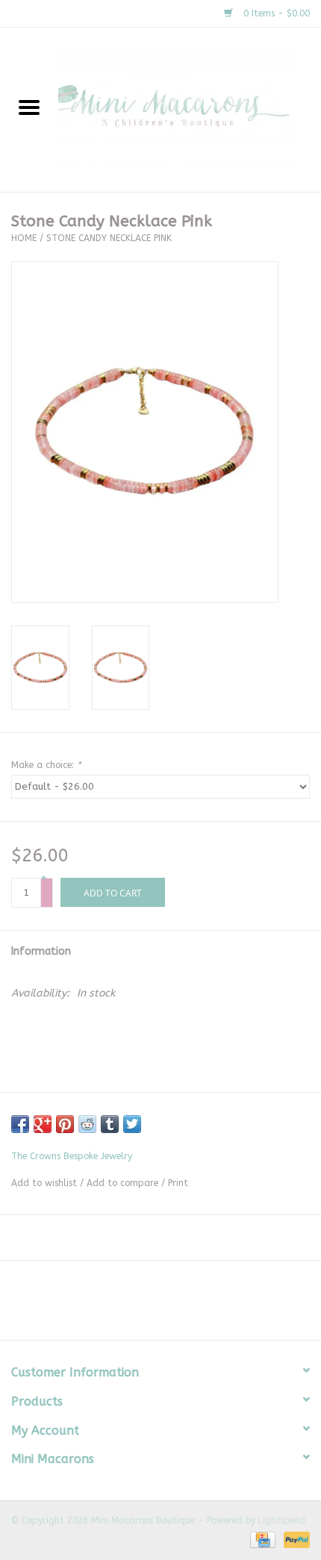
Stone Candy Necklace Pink (109, 238)
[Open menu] (29, 107)
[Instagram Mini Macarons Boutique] (174, 1305)
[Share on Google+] (43, 1124)
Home (24, 238)
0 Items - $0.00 (275, 13)
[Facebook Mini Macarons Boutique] (147, 1305)
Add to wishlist (44, 1183)
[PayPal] (294, 1539)
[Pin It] (65, 1124)
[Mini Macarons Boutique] (189, 109)
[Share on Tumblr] (110, 1124)
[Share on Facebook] (20, 1124)
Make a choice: (46, 765)
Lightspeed (281, 1520)
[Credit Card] (261, 1539)
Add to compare (124, 1183)
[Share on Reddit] (87, 1124)
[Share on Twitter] (132, 1124)
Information (41, 951)
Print (178, 1183)
